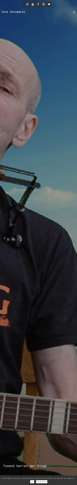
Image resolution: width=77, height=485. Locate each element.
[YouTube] (32, 4)
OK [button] (32, 482)
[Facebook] (38, 4)
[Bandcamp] (49, 4)
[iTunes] (43, 4)
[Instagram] (27, 4)
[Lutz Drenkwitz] (13, 12)
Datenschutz (41, 482)
